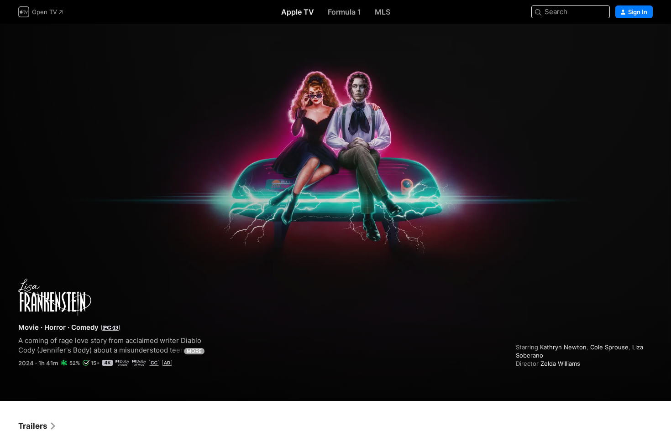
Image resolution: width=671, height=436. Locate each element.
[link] (37, 426)
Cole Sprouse (609, 347)
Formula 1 (344, 11)
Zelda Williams (560, 363)
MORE (194, 351)
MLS (382, 11)
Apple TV (297, 11)
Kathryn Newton (563, 347)
